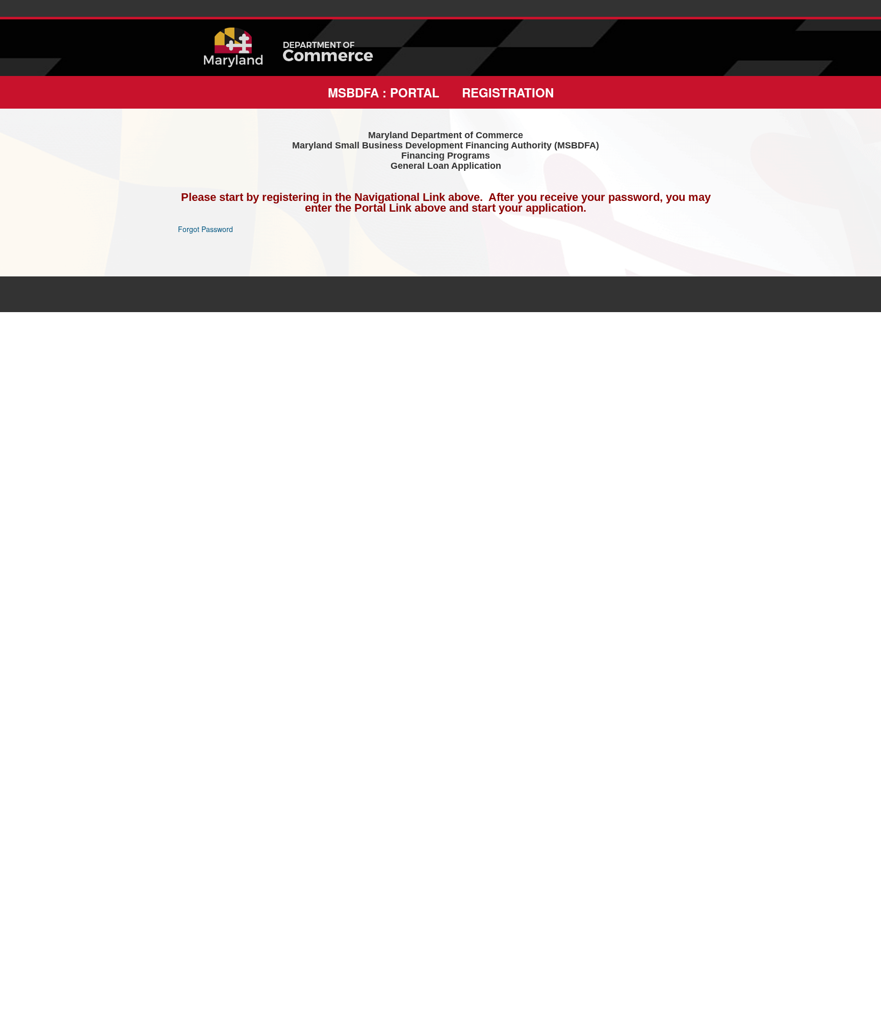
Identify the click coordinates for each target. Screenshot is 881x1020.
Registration (508, 92)
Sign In (14, 318)
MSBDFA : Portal (383, 92)
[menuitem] (384, 92)
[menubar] (440, 92)
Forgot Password (205, 229)
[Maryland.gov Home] (238, 48)
